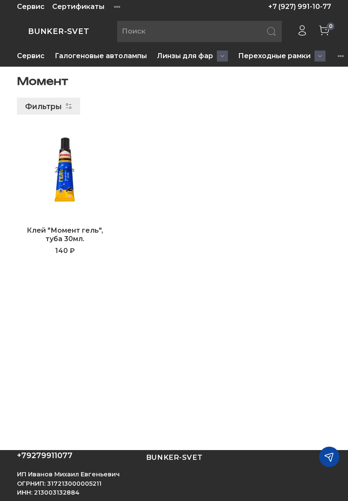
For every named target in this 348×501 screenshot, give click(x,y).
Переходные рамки (274, 56)
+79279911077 (45, 455)
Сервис (31, 7)
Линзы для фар (185, 56)
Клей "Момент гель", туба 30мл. (65, 234)
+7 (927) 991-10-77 (299, 7)
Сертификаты (78, 7)
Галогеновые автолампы (101, 56)
